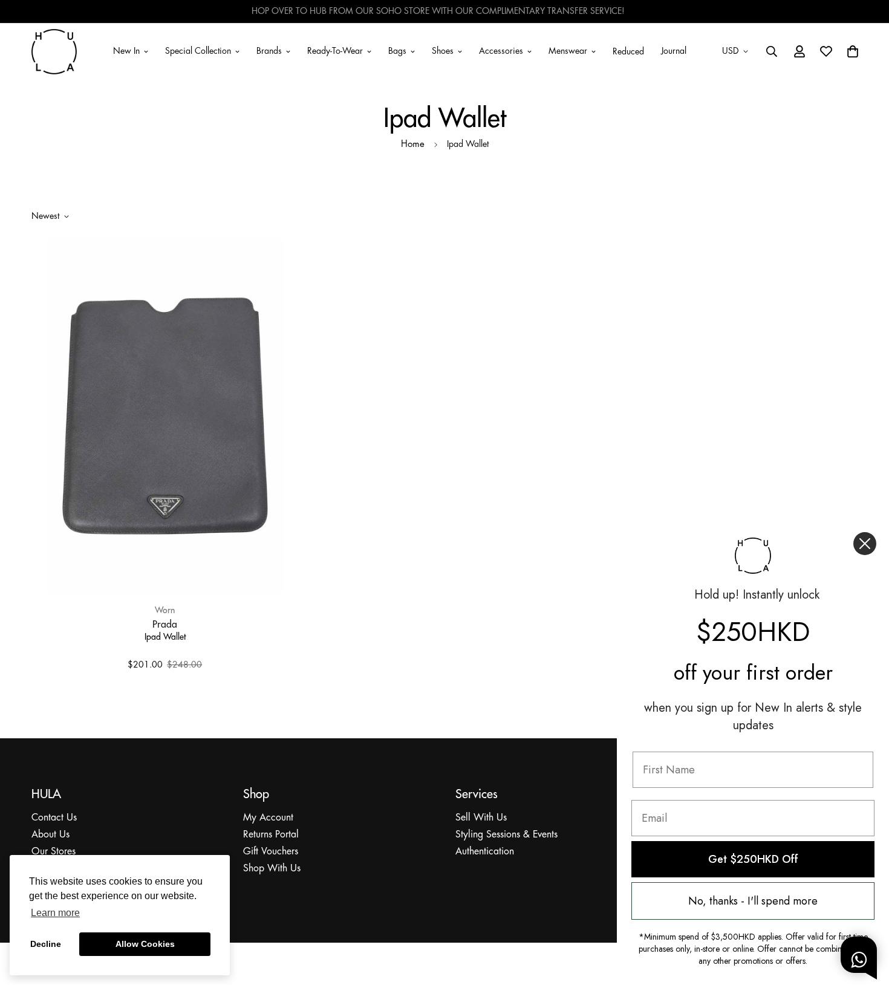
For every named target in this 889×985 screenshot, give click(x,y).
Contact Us (54, 818)
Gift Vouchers (270, 852)
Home (413, 144)
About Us (50, 835)
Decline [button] (45, 944)
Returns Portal (271, 835)
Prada (164, 624)
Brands (269, 51)
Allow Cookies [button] (145, 944)
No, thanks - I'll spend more (753, 901)
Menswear (568, 51)
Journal (673, 51)
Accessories (501, 51)
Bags (397, 51)
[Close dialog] (865, 544)
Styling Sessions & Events (506, 835)
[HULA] (54, 51)
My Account (268, 818)
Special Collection (198, 51)
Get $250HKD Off (753, 859)
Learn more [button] (55, 913)
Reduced (628, 52)
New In (126, 51)
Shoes (443, 51)
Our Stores (53, 852)
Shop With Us (272, 868)
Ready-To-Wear (335, 51)
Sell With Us (481, 818)
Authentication (484, 852)
